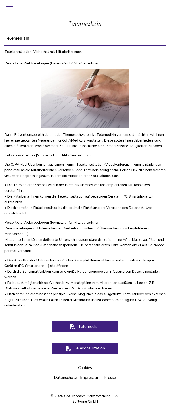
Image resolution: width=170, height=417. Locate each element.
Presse (110, 377)
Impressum (90, 377)
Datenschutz (65, 377)
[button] (85, 326)
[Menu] (9, 8)
